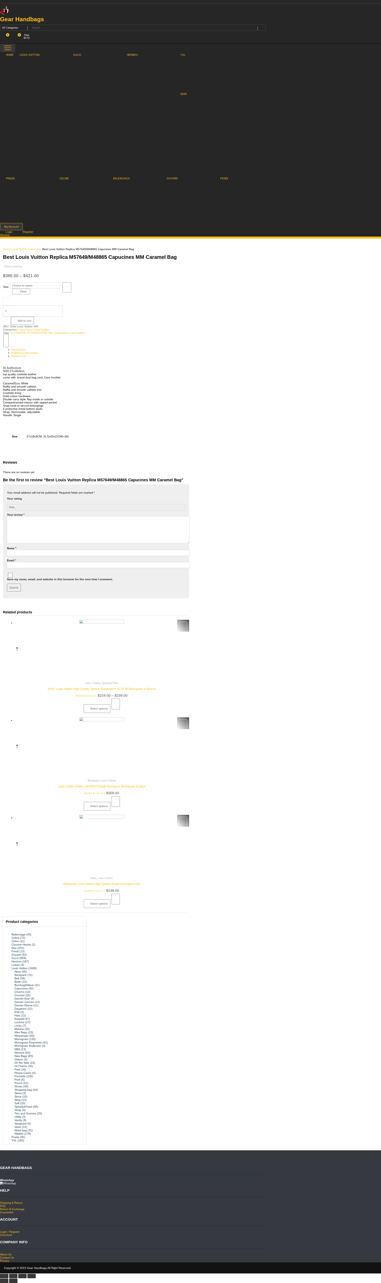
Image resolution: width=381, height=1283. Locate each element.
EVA (17, 1012)
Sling (17, 1099)
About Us (6, 1254)
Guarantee (6, 1212)
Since (17, 1096)
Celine (15, 937)
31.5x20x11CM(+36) (40, 332)
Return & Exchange (12, 1209)
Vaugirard (20, 1123)
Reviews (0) (18, 356)
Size (6, 286)
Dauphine (20, 1008)
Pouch (18, 1083)
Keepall (19, 1018)
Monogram (21, 1039)
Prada (15, 1137)
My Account (11, 226)
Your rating (14, 498)
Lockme (19, 1022)
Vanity (18, 1120)
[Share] (13, 1276)
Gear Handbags (22, 19)
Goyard (16, 954)
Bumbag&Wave (24, 985)
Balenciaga (18, 934)
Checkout (6, 1235)
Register (28, 231)
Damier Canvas (24, 1002)
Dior (14, 947)
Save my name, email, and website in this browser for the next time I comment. (60, 579)
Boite (17, 981)
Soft (16, 1103)
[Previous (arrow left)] (4, 1281)
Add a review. (13, 266)
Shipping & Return (11, 1202)
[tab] (98, 349)
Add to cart (24, 320)
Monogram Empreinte (28, 1042)
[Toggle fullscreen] (22, 1276)
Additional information (24, 352)
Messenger (21, 1035)
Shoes (18, 1086)
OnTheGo (20, 1066)
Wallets (18, 1133)
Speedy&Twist (110, 683)
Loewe (16, 964)
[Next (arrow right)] (13, 1281)
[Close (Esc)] (4, 1276)
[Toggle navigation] (7, 48)
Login (9, 231)
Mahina (19, 1029)
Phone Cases (22, 1072)
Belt (16, 978)
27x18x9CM (18, 332)
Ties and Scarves (25, 1113)
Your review (15, 514)
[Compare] (6, 340)
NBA (17, 1049)
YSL (14, 1140)
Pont (17, 1079)
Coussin (19, 995)
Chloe (15, 941)
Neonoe (19, 1052)
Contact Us (7, 1257)
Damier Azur (22, 998)
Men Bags (20, 1032)
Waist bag (20, 1130)
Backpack (93, 780)
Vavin (17, 1126)
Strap (17, 1110)
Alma (17, 971)
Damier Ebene (23, 1005)
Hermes (16, 961)
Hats (93, 878)
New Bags (20, 1056)
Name (11, 548)
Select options (99, 708)
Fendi (15, 951)
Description (18, 349)
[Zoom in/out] (31, 1276)
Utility (17, 1116)
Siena (18, 1093)
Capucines (34, 249)
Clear (23, 291)
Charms (19, 991)
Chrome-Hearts (21, 944)
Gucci (15, 958)
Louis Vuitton (19, 249)
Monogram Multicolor (27, 1045)
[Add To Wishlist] (66, 287)
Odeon (18, 1059)
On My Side (21, 1062)
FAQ (3, 1206)
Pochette (20, 1076)
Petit (17, 1069)
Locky (18, 1025)
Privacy (4, 1260)
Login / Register (10, 1231)
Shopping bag (23, 1089)
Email (11, 560)
